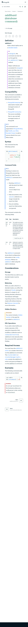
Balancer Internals (12, 303)
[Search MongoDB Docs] (20, 7)
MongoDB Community (14, 112)
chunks (14, 290)
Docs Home (8, 11)
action (7, 350)
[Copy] (21, 151)
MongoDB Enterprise (14, 102)
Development (15, 11)
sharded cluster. (13, 47)
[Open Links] (25, 2)
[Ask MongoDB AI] (22, 7)
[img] (6, 36)
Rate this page (8, 33)
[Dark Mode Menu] (25, 7)
